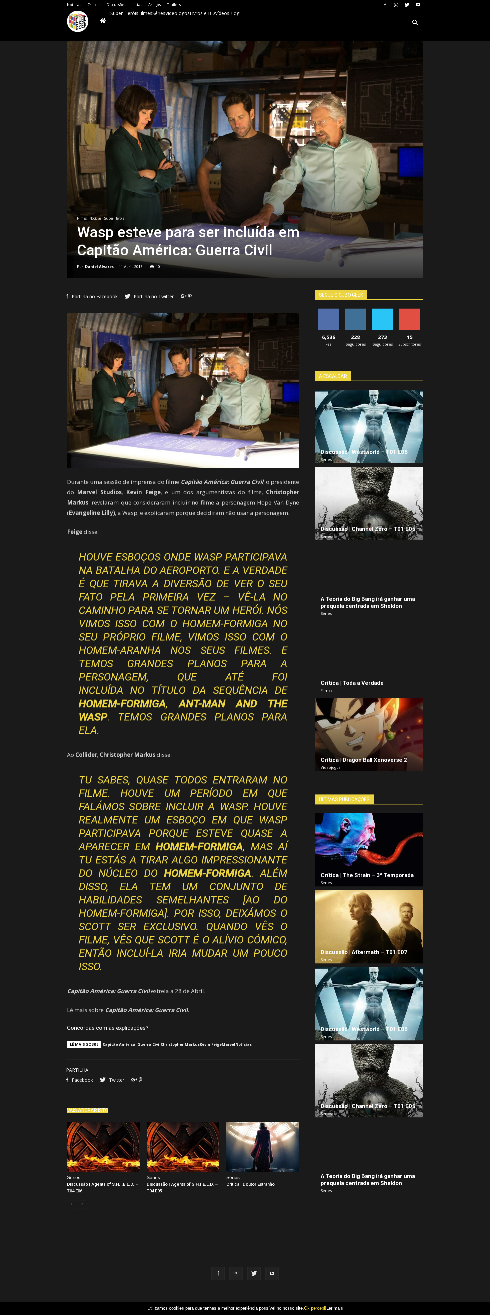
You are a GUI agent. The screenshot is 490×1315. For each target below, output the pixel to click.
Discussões (116, 4)
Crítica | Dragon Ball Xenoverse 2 (364, 759)
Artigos (154, 4)
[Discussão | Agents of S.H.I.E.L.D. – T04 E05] (183, 1147)
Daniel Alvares (99, 266)
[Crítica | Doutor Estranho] (262, 1147)
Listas (137, 4)
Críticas (93, 4)
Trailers (174, 4)
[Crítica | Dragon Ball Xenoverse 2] (369, 734)
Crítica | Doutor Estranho (250, 1184)
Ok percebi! (315, 1308)
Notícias (74, 4)
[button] (415, 23)
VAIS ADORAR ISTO (87, 1110)
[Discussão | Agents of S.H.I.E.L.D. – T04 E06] (103, 1147)
